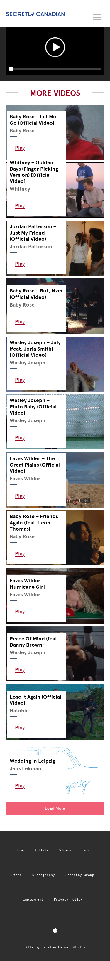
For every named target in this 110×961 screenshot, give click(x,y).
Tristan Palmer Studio (63, 947)
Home (20, 850)
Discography (43, 875)
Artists (41, 850)
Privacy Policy (68, 899)
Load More (55, 808)
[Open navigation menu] (97, 16)
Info (86, 850)
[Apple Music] (55, 930)
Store (16, 875)
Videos (65, 850)
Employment (33, 899)
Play (20, 148)
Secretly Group (79, 875)
